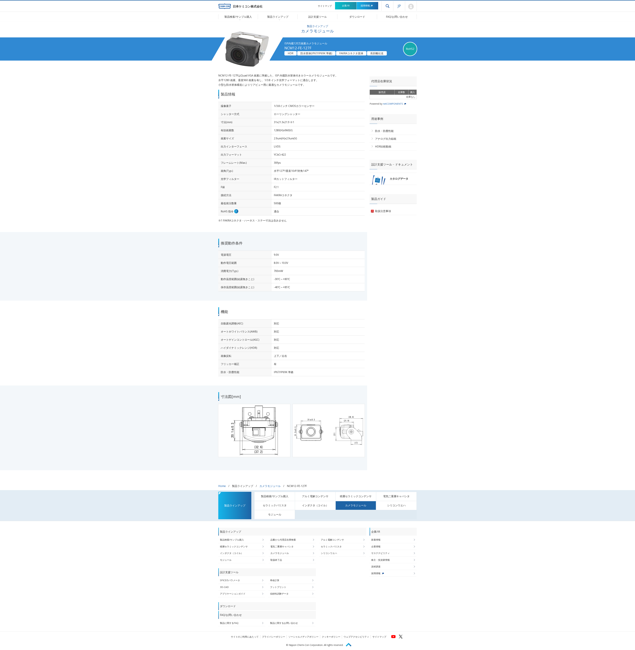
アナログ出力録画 (385, 139)
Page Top (350, 644)
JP (399, 5)
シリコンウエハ (396, 505)
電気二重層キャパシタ (396, 496)
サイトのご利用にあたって (245, 636)
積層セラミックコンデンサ (356, 496)
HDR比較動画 (383, 146)
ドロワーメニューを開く (387, 6)
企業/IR (346, 5)
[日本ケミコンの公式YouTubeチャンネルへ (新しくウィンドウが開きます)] (393, 636)
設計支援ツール (317, 17)
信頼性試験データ (279, 593)
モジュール (274, 514)
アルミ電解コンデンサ (315, 496)
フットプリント (278, 587)
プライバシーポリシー (273, 636)
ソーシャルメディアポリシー (303, 636)
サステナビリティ (380, 553)
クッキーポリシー (331, 636)
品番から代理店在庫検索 (283, 539)
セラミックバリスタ (275, 505)
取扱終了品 (276, 559)
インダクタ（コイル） (315, 505)
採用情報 (365, 5)
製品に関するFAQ (229, 623)
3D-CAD (224, 587)
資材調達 (376, 566)
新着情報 (376, 539)
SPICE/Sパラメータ (230, 580)
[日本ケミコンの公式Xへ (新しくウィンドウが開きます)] (400, 636)
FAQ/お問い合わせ (397, 17)
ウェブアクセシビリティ (356, 636)
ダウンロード (357, 17)
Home (222, 486)
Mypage (411, 7)
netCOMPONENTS (393, 103)
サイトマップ (325, 5)
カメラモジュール (270, 486)
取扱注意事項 (383, 211)
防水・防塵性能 (384, 131)
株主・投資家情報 (380, 559)
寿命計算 (274, 580)
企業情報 (376, 546)
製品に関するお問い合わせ (284, 623)
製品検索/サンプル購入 (274, 496)
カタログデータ (399, 178)
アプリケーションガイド (232, 593)
